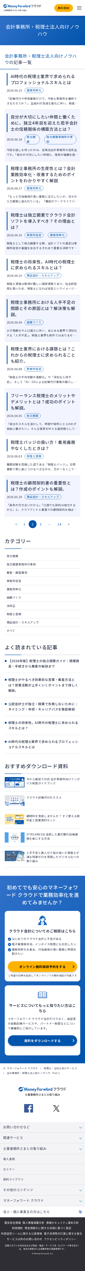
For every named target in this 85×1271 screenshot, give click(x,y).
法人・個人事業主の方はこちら (26, 1212)
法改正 (11, 606)
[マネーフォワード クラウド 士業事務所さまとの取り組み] (22, 8)
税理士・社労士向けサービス (60, 1068)
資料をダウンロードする (42, 1040)
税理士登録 (14, 614)
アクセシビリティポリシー (60, 1239)
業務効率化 (14, 589)
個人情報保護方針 (33, 1222)
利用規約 (17, 1228)
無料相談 (63, 8)
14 (59, 524)
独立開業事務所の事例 (21, 564)
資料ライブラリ (13, 1179)
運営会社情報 (12, 1222)
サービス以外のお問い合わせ (24, 1239)
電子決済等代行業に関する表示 (63, 1233)
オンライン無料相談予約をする (42, 966)
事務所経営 (14, 581)
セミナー (9, 1169)
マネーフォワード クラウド (22, 1068)
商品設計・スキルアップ (23, 622)
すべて (11, 631)
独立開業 (12, 556)
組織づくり (14, 597)
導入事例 (9, 1159)
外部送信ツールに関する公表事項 (21, 1233)
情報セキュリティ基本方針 (62, 1222)
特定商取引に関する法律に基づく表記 (48, 1228)
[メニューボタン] (79, 8)
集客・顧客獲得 (17, 572)
